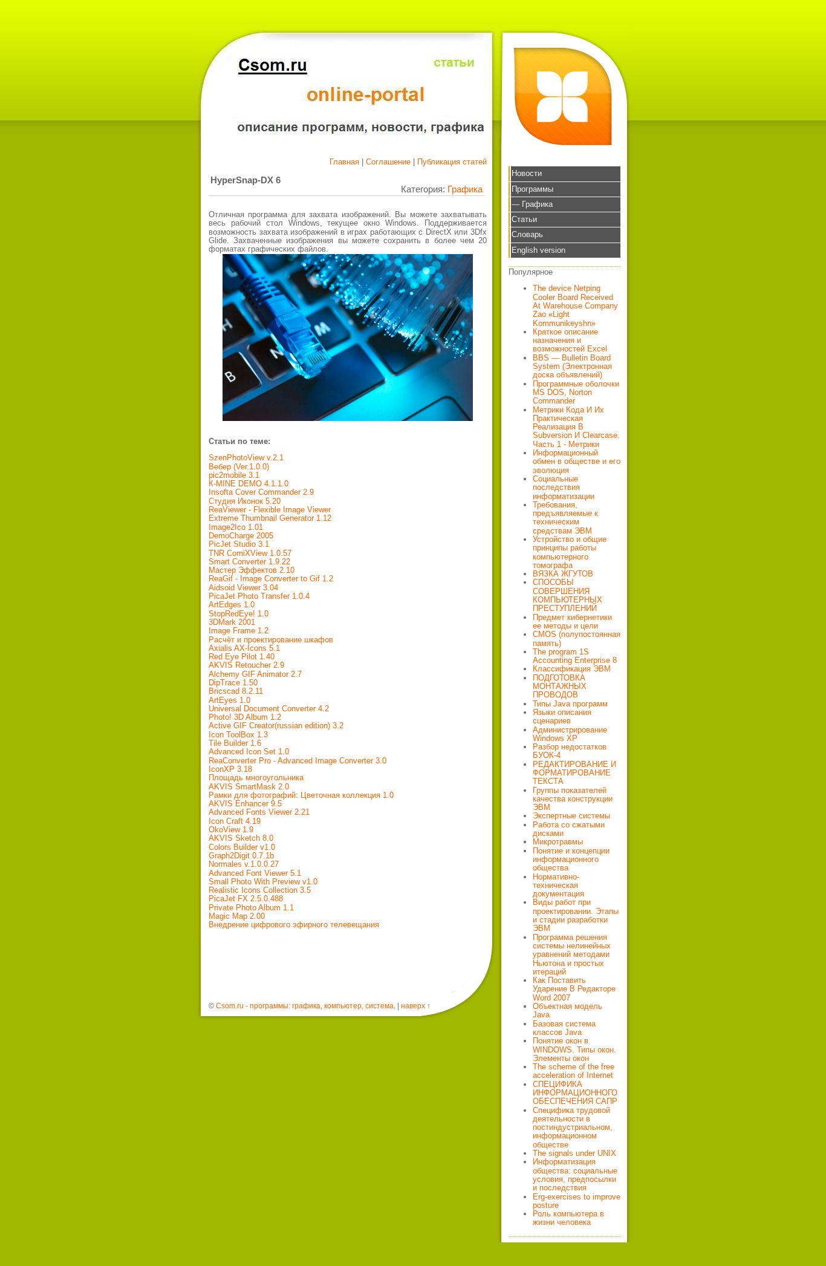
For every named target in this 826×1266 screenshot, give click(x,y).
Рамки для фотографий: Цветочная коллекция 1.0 (301, 795)
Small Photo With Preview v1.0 (263, 881)
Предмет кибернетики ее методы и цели (572, 621)
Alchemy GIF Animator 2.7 (255, 674)
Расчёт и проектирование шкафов (271, 639)
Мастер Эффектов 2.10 (251, 570)
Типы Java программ (570, 703)
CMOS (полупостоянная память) (576, 638)
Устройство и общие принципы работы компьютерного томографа (569, 552)
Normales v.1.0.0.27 (244, 864)
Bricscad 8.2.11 (236, 691)
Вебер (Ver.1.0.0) (239, 466)
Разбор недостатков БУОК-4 (569, 751)
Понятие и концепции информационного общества (571, 859)
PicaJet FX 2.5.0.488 (246, 898)
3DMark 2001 (232, 622)
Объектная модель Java (567, 1010)
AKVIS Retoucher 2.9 (246, 665)
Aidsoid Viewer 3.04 (243, 587)
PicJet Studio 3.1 (239, 544)
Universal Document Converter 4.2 (269, 708)
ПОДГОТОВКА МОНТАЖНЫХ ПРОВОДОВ (560, 686)
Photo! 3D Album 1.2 (245, 717)
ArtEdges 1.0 (232, 604)
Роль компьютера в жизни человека (568, 1218)
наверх (413, 1006)
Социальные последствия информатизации (563, 487)
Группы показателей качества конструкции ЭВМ (573, 799)
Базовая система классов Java (564, 1028)
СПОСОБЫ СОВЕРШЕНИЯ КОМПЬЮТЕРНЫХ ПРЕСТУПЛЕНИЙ (567, 595)
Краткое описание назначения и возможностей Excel (570, 340)
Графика (465, 189)
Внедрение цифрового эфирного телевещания (294, 924)
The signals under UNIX (574, 1153)
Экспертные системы (571, 815)
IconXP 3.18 (230, 769)
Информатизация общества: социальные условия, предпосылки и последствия (575, 1174)
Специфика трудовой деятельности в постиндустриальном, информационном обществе (573, 1127)
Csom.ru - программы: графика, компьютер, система (305, 1006)
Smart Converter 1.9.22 (249, 561)
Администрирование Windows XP (570, 734)
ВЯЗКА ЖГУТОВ (563, 573)
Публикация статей (452, 161)
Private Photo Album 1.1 (251, 907)
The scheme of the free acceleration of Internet (573, 1071)
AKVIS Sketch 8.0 (241, 838)
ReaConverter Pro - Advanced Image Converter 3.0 (297, 760)
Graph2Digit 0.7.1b (241, 855)
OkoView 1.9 (231, 829)
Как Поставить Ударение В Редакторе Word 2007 (574, 989)
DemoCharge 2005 (241, 535)
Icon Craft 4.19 (235, 821)
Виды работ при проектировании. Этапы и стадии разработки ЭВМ (576, 915)
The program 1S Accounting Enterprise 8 (575, 656)
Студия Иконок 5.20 (245, 501)
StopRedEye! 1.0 (238, 613)
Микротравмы (558, 841)
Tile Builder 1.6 (235, 743)
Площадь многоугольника (256, 777)
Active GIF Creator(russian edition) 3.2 (276, 725)
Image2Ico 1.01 (236, 527)
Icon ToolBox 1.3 (238, 734)
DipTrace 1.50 (233, 682)
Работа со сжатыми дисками (569, 829)
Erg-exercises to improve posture (576, 1201)
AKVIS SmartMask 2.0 (249, 786)
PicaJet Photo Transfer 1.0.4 (259, 596)
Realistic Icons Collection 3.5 (260, 890)
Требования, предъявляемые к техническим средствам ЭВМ (565, 517)
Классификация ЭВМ (572, 668)
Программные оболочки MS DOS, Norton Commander (576, 392)
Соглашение (388, 161)
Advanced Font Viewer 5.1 (255, 873)
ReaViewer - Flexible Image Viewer (270, 509)
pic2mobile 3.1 (234, 475)
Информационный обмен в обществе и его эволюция (576, 461)
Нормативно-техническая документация (558, 885)
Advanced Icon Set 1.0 (249, 751)
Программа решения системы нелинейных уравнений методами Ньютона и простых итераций (572, 954)
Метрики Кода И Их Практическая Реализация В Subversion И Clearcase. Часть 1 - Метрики (576, 427)
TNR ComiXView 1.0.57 (250, 553)
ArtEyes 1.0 (229, 700)
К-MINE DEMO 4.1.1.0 (248, 483)
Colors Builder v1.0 (242, 847)
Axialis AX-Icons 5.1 (244, 648)
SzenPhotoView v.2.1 (246, 457)
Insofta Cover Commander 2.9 (261, 492)
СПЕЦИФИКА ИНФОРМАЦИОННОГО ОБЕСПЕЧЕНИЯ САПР (575, 1093)
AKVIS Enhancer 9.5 (245, 803)
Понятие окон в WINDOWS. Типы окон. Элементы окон (574, 1049)
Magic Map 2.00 (237, 916)
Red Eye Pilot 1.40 (242, 656)
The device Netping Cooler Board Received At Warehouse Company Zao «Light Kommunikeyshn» (575, 305)
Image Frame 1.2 (238, 630)
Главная (344, 161)
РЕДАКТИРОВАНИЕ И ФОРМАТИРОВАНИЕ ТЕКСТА (574, 773)
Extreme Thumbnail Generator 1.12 (270, 518)
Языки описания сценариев (562, 716)
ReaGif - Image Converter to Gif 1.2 (271, 578)
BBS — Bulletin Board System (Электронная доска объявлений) (572, 366)
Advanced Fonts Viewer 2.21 (259, 812)
